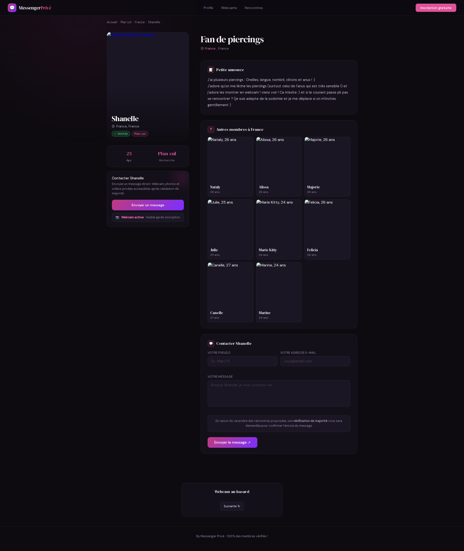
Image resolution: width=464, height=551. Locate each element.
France (140, 22)
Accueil (112, 22)
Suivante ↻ (232, 506)
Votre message (220, 377)
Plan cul (126, 22)
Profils (208, 8)
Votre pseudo (219, 353)
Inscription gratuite (435, 8)
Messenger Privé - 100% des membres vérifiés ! (234, 536)
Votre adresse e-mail (298, 353)
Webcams (229, 8)
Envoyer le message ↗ (232, 442)
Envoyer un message (148, 205)
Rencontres (254, 8)
